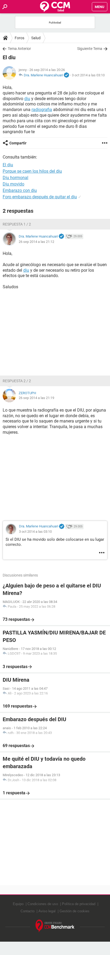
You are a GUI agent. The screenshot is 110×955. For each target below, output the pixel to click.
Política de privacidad (78, 904)
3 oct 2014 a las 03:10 (88, 75)
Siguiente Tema (89, 48)
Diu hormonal (15, 177)
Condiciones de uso (43, 904)
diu (27, 98)
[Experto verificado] (66, 75)
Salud (36, 38)
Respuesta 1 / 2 (17, 224)
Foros (19, 38)
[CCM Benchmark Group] (55, 926)
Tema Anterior (19, 48)
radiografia (42, 109)
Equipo (18, 904)
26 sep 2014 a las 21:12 (36, 242)
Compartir (17, 143)
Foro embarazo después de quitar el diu (40, 196)
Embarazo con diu (20, 190)
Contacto (27, 911)
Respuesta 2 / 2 (17, 381)
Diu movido (13, 184)
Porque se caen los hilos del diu (32, 171)
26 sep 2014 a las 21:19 (36, 398)
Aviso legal (47, 911)
